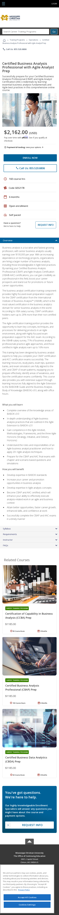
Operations (33, 40)
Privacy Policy (24, 890)
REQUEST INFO (46, 224)
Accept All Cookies (27, 897)
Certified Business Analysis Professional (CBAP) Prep (22, 687)
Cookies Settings (27, 904)
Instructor (8, 539)
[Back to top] (29, 852)
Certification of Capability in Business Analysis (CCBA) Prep (29, 615)
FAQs (5, 545)
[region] (27, 888)
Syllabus (7, 528)
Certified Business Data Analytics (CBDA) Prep (26, 759)
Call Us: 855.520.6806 (14, 49)
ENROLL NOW (30, 157)
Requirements (10, 534)
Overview (7, 240)
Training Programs (17, 40)
